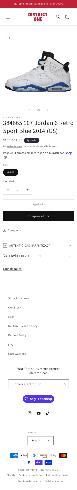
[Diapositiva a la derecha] (47, 109)
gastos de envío (14, 146)
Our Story (14, 307)
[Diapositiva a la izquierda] (29, 109)
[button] (8, 16)
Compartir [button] (14, 230)
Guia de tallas (12, 269)
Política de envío (54, 481)
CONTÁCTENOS (18, 354)
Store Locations (18, 298)
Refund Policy (17, 335)
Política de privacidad (58, 475)
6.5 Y (12, 173)
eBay (11, 317)
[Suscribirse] (64, 384)
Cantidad (8, 181)
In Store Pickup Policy (22, 326)
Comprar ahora (39, 216)
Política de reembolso (31, 475)
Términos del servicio (29, 481)
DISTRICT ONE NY (35, 469)
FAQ (10, 344)
